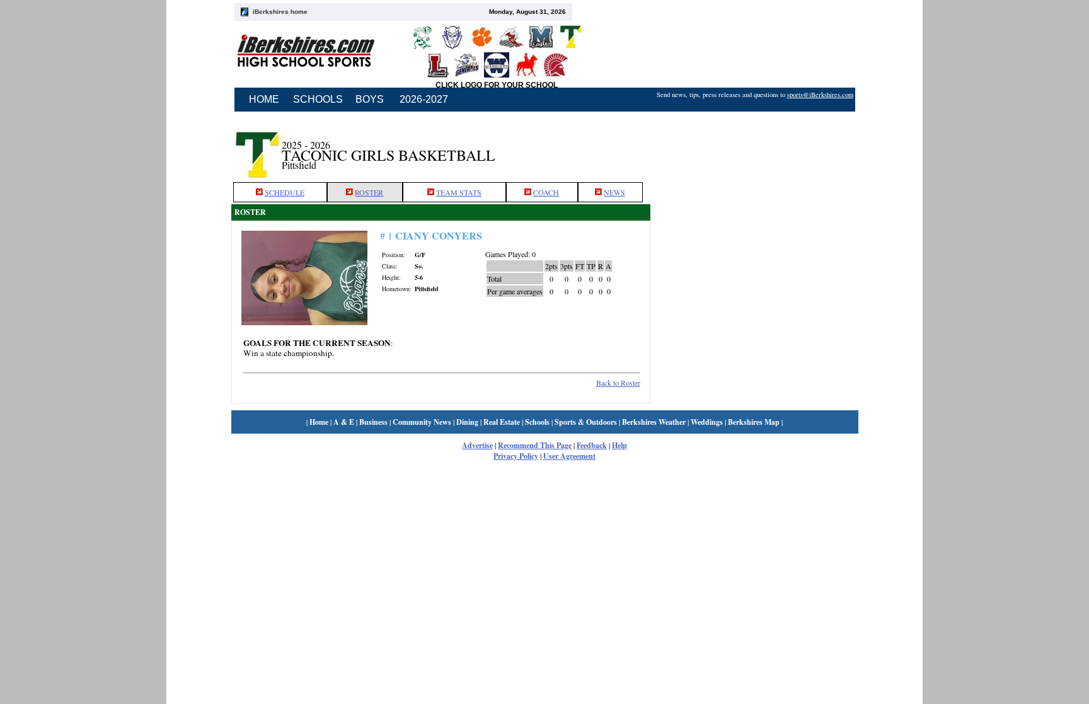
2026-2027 (424, 99)
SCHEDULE (284, 192)
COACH (546, 192)
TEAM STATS (458, 192)
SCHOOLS (318, 99)
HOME (264, 99)
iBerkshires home (280, 11)
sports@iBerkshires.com (820, 94)
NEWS (614, 192)
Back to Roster (618, 383)
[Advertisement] (754, 147)
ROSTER (369, 192)
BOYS (369, 99)
